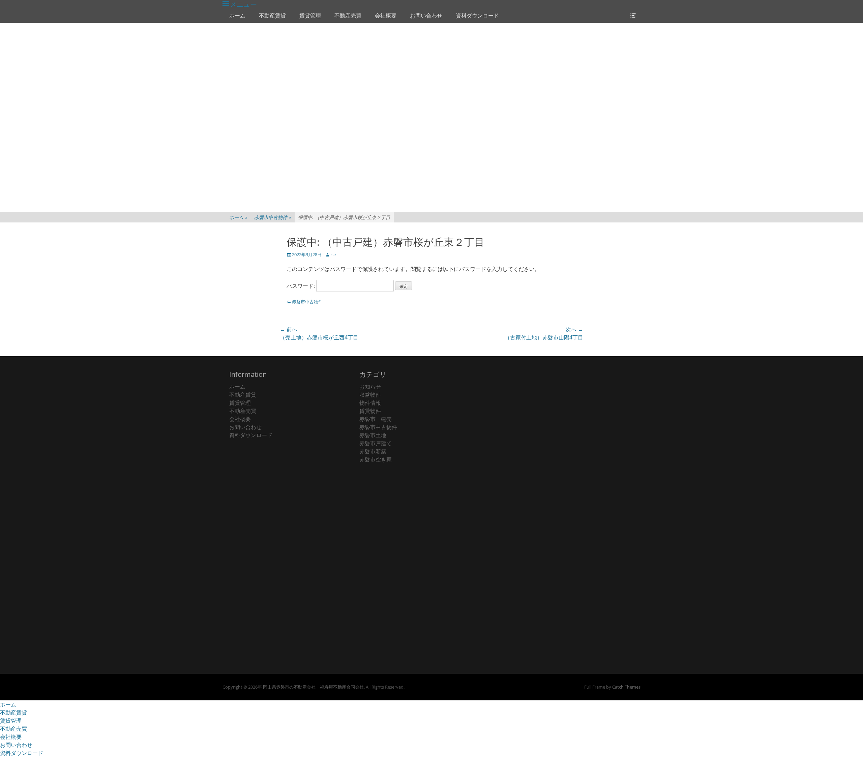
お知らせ (370, 386)
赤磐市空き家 (375, 459)
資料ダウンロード (477, 15)
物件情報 (370, 402)
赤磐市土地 (372, 435)
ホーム (237, 15)
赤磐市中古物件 (272, 217)
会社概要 (385, 15)
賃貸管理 (310, 15)
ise (333, 254)
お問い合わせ (426, 15)
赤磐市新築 (372, 451)
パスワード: (301, 286)
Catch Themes (626, 687)
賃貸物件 (370, 411)
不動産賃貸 (272, 15)
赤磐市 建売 (375, 419)
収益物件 (370, 394)
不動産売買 (347, 15)
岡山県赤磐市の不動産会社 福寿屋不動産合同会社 (313, 687)
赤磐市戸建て (375, 443)
